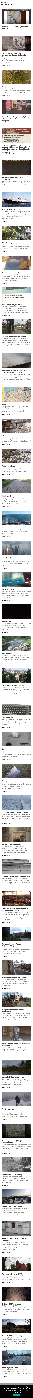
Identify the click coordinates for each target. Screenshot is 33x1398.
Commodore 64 (7, 717)
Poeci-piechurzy (8, 1109)
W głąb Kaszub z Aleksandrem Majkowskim (13, 1011)
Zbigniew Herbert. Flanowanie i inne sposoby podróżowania (15, 909)
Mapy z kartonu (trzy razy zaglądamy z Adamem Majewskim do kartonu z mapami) (15, 119)
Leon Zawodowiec (8, 558)
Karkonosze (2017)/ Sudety (12, 1175)
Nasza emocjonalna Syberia (12, 273)
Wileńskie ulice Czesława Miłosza (14, 978)
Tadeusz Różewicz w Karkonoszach (15, 813)
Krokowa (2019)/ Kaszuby (11, 1304)
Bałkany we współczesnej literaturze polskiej (15, 28)
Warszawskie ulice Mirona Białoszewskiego (11, 945)
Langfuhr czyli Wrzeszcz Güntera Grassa (16, 877)
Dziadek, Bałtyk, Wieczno (11, 209)
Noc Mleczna (6, 622)
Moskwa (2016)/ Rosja (10, 1368)
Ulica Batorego (7, 243)
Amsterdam (6, 528)
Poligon (4, 87)
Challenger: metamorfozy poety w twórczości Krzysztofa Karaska (14, 54)
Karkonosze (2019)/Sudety (12, 1206)
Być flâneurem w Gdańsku (11, 845)
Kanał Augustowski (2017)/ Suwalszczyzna (12, 1142)
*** (3, 436)
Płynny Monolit (7, 654)
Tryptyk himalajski (8, 466)
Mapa (4, 404)
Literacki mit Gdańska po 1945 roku (14, 337)
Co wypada (6, 781)
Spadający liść (7, 496)
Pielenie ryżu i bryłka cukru (12, 305)
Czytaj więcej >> (6, 31)
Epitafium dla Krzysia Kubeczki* (13, 685)
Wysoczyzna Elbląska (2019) (12, 1274)
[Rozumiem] (31, 1391)
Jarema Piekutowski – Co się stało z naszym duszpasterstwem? (14, 371)
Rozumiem (16, 1395)
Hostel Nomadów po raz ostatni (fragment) (13, 178)
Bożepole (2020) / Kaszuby (12, 1336)
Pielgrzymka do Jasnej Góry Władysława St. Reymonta (16, 1044)
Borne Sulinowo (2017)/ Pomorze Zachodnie (14, 1239)
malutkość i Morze (8, 590)
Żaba (3, 749)
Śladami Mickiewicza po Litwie (13, 1077)
